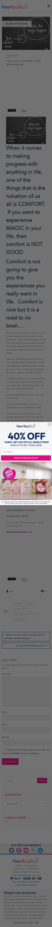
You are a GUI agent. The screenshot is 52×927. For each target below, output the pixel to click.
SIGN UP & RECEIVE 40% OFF (26, 458)
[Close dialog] (49, 424)
